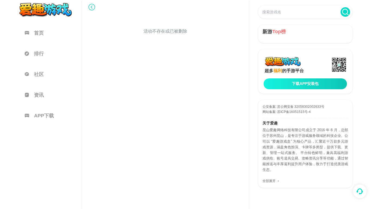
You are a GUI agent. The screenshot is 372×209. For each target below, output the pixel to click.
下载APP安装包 (305, 83)
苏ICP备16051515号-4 (294, 112)
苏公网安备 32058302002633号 (300, 107)
